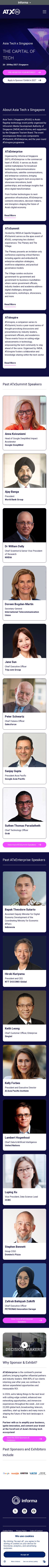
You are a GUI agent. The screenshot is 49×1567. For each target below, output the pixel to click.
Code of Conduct (36, 1531)
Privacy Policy (21, 1531)
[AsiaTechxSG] (15, 1511)
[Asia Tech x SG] (33, 1511)
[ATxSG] (24, 1511)
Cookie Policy (8, 1531)
